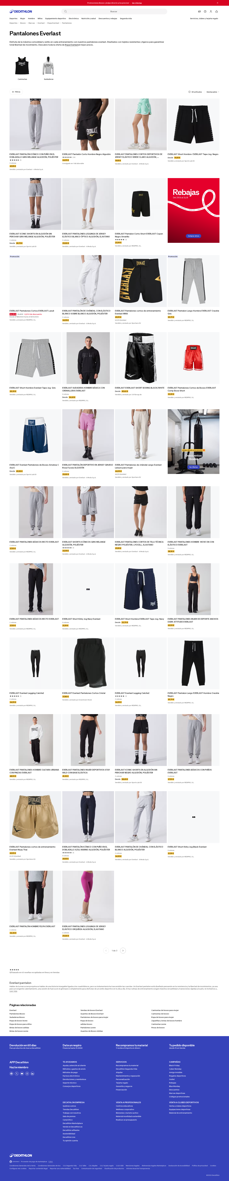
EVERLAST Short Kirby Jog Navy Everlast (81, 619)
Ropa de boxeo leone (18, 1021)
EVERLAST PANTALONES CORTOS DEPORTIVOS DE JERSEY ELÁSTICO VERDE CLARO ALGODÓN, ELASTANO (139, 155)
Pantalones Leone (88, 1028)
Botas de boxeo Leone (19, 1031)
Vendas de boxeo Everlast (92, 1010)
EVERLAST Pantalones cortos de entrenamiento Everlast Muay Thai (33, 848)
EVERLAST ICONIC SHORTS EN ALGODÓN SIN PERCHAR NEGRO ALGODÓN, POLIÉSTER (136, 771)
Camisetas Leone (158, 1024)
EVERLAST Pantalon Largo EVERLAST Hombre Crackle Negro (193, 694)
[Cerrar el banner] (217, 3)
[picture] (35, 124)
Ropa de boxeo (87, 1021)
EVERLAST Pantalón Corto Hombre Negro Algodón (86, 154)
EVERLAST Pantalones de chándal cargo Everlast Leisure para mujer (138, 466)
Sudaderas (48, 79)
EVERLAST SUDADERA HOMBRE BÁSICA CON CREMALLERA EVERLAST (83, 389)
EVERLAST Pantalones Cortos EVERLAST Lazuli (32, 311)
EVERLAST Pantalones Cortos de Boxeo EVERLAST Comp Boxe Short (192, 389)
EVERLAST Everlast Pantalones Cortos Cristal (83, 693)
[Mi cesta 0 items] (216, 11)
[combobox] (213, 92)
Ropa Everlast (71, 45)
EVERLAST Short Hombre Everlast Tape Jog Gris (33, 388)
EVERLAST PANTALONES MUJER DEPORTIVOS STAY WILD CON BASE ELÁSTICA (86, 771)
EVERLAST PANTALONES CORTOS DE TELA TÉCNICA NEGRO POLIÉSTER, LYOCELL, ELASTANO (139, 543)
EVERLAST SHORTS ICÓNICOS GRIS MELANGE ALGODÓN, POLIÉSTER (84, 543)
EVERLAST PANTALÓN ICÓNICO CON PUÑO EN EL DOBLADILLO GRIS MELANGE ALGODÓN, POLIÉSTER (34, 155)
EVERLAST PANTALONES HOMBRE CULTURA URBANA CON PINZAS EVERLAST (35, 771)
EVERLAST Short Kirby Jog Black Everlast (187, 847)
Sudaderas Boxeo (17, 1017)
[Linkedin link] (32, 1074)
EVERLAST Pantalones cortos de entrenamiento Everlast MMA (138, 312)
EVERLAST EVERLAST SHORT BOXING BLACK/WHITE (139, 388)
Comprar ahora (193, 236)
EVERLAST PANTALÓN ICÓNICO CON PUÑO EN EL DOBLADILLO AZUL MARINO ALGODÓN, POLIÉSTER (86, 848)
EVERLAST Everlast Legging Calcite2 (27, 693)
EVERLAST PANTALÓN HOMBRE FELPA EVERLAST (32, 926)
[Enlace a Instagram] (27, 1074)
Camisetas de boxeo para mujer (165, 1010)
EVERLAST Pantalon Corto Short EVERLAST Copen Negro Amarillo (139, 235)
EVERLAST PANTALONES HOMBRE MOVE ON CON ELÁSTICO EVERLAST (191, 543)
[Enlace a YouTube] (22, 1074)
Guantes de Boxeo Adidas (92, 1031)
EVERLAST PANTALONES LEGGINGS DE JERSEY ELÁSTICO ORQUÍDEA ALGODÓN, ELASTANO (84, 927)
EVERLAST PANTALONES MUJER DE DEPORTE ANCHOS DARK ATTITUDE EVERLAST (193, 620)
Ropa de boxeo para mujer (162, 1017)
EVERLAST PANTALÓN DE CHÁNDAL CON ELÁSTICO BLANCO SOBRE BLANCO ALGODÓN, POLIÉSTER (86, 312)
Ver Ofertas (193, 467)
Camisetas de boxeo (160, 1014)
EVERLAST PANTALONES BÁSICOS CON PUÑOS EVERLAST (190, 771)
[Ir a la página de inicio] (21, 11)
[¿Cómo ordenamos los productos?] (189, 92)
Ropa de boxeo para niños (21, 1024)
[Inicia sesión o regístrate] (211, 11)
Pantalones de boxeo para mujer (94, 1017)
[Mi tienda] (199, 11)
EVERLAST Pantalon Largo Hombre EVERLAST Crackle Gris (193, 312)
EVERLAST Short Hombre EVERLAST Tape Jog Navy (139, 619)
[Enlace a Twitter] (17, 1074)
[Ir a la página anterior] (106, 950)
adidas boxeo (86, 1024)
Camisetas (22, 79)
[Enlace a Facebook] (11, 1074)
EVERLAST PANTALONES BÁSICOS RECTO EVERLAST (34, 542)
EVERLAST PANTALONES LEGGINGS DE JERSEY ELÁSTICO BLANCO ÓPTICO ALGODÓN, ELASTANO (86, 235)
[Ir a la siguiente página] (123, 950)
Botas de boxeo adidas (19, 1028)
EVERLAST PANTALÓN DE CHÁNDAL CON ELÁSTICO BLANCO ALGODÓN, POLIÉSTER (139, 848)
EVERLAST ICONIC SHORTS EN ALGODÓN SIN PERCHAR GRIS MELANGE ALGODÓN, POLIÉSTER (32, 235)
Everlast (13, 1010)
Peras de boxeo (158, 1028)
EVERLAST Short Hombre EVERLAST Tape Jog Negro (193, 154)
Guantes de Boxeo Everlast (92, 1014)
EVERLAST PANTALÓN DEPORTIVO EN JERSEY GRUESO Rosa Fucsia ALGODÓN (88, 466)
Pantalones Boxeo (17, 1014)
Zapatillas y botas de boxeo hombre (166, 1021)
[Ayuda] (205, 11)
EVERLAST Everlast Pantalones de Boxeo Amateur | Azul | (34, 466)
